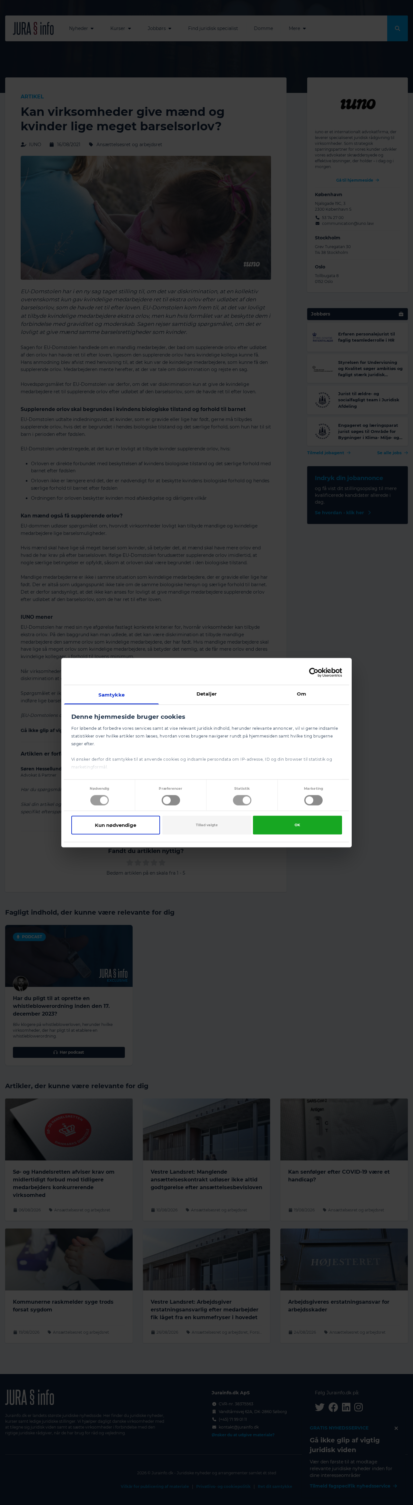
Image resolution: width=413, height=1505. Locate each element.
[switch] (171, 800)
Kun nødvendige (115, 825)
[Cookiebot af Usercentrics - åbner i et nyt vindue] (314, 672)
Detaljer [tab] (206, 693)
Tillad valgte (207, 825)
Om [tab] (301, 693)
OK (297, 825)
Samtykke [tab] (111, 694)
